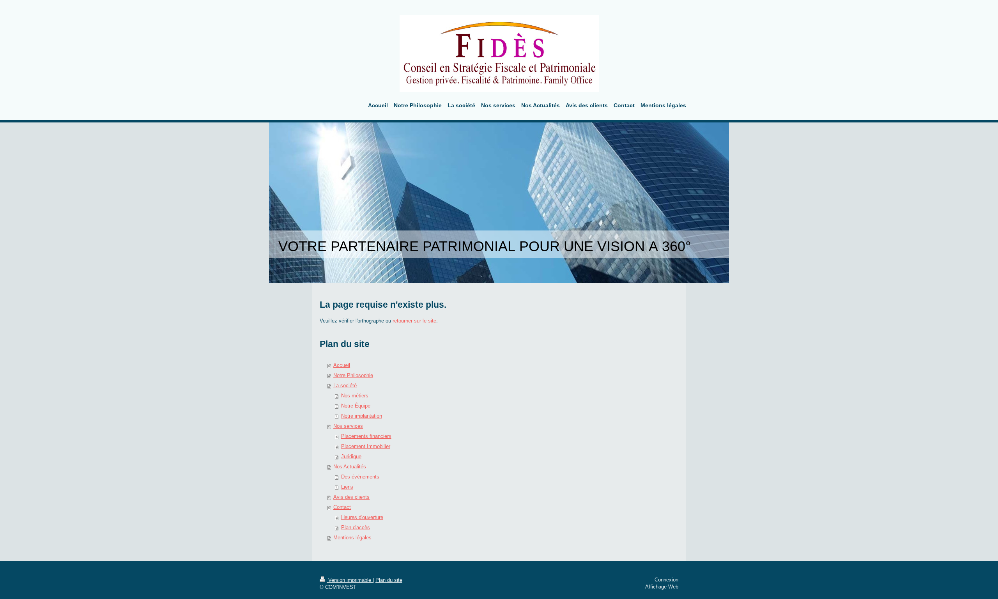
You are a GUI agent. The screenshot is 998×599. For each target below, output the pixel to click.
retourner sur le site (414, 321)
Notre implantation (361, 416)
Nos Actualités (349, 467)
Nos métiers (354, 396)
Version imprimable (350, 580)
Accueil (341, 365)
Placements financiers (366, 436)
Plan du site (388, 580)
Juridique (351, 456)
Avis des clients (351, 497)
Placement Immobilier (365, 446)
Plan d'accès (355, 527)
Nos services (348, 426)
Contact (342, 507)
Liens (347, 487)
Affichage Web (661, 587)
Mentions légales (352, 538)
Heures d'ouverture (362, 517)
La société (345, 385)
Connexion (666, 580)
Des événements (360, 477)
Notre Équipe (355, 406)
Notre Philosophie (353, 375)
